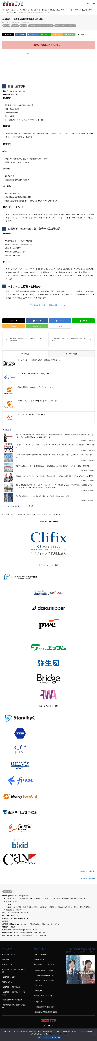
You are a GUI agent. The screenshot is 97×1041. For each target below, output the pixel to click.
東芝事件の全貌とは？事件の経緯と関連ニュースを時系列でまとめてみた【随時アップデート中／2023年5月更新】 (52, 466)
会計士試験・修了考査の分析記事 (14, 1006)
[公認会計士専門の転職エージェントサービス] (80, 983)
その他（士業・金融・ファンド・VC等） (48, 898)
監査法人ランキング (30, 930)
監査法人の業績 (18, 930)
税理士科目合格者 (85, 907)
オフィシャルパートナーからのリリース (15, 913)
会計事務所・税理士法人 (78, 898)
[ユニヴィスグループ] (48, 765)
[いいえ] (94, 1035)
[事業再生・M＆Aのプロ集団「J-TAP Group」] (48, 749)
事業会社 (66, 898)
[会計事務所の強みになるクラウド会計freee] (48, 781)
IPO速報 (26, 896)
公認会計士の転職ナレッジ (29, 935)
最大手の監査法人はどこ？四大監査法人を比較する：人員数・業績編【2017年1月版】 (43, 496)
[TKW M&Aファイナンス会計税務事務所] (48, 733)
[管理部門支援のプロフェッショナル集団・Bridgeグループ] (48, 679)
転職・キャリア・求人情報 (10, 935)
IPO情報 (5, 896)
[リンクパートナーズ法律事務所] (48, 577)
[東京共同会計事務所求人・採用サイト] (48, 812)
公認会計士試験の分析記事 (12, 1000)
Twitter (44, 1025)
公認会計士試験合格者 (65, 907)
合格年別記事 (39, 959)
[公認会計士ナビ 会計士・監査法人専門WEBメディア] (12, 3)
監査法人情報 (6, 930)
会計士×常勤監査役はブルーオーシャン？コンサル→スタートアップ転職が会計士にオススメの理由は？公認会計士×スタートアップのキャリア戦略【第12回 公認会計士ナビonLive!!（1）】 (55, 486)
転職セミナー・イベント (10, 932)
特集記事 (5, 927)
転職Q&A (43, 935)
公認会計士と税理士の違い (12, 987)
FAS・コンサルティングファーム (23, 898)
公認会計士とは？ (9, 977)
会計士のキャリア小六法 (44, 980)
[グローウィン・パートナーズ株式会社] (48, 828)
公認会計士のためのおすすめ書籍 (14, 970)
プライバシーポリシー (57, 1034)
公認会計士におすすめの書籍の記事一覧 (15, 918)
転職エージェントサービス (45, 971)
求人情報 (5, 921)
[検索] (88, 3)
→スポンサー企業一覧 (87, 871)
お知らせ (12, 927)
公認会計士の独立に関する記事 (45, 1012)
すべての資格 (23, 25)
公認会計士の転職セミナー (28, 932)
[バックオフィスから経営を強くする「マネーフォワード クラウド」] (48, 796)
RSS (52, 1025)
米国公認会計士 (9, 910)
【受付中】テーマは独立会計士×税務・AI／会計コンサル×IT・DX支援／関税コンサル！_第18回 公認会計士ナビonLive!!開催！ (55, 446)
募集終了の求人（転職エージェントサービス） (40, 25)
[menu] (93, 3)
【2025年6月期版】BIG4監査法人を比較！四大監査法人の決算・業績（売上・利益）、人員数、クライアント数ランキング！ (54, 456)
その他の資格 (17, 907)
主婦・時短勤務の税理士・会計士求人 (35, 907)
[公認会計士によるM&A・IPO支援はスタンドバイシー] (48, 718)
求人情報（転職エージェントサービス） (65, 25)
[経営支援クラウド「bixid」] (48, 844)
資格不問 (19, 910)
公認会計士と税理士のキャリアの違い (14, 993)
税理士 (76, 907)
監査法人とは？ (8, 982)
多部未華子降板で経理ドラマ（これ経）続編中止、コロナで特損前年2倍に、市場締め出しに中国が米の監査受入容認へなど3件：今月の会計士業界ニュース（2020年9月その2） (54, 436)
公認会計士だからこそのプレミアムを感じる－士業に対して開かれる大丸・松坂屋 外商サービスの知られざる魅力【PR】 (54, 476)
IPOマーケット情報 (15, 896)
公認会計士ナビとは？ (10, 954)
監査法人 (16, 901)
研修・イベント (43, 932)
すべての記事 (14, 25)
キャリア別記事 (40, 954)
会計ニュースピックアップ (10, 915)
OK (39, 1037)
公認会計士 (52, 907)
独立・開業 (7, 901)
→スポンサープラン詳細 (86, 879)
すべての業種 (6, 25)
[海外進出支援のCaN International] (48, 859)
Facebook (48, 1025)
